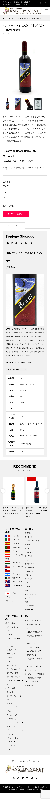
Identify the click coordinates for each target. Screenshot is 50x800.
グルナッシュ (12, 661)
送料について (31, 643)
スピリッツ (29, 579)
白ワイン (28, 548)
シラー (9, 658)
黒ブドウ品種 (10, 623)
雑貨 (26, 602)
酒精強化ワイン (30, 564)
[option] (13, 497)
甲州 (8, 749)
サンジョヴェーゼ (13, 669)
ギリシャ (8, 597)
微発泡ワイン (30, 545)
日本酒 (27, 587)
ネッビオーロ (12, 665)
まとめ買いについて (34, 651)
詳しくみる (12, 225)
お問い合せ (29, 685)
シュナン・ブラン (13, 707)
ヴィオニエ (11, 711)
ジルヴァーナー (12, 719)
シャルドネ (11, 692)
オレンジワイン (32, 552)
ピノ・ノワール (12, 627)
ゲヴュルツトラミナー (15, 722)
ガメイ (9, 631)
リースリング (12, 715)
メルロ (9, 635)
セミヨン (10, 703)
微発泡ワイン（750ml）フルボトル (29, 168)
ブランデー (29, 575)
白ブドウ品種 (10, 688)
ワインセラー (30, 606)
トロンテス (11, 745)
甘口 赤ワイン (10, 168)
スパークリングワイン (33, 541)
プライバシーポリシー (35, 666)
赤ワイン (28, 560)
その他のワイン (30, 567)
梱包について (31, 655)
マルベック (11, 654)
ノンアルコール (30, 594)
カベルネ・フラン (13, 646)
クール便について (33, 647)
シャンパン (29, 537)
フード (27, 598)
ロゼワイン (29, 556)
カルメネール (12, 650)
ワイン (10, 169)
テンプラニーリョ (13, 677)
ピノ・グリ (11, 726)
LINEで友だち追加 (31, 682)
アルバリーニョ (12, 742)
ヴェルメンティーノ (14, 738)
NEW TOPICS (30, 609)
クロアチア (9, 601)
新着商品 (28, 533)
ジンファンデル (12, 673)
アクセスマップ (30, 670)
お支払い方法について (35, 632)
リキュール (29, 583)
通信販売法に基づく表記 (34, 620)
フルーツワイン (32, 571)
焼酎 (26, 590)
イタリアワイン (19, 169)
